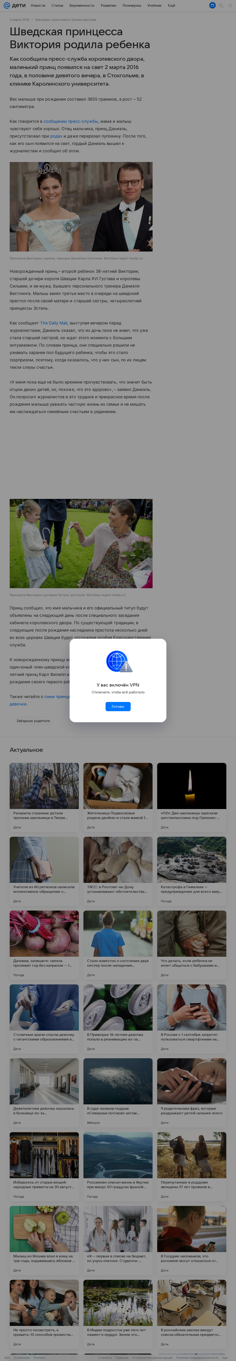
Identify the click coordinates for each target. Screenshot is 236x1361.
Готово (118, 706)
